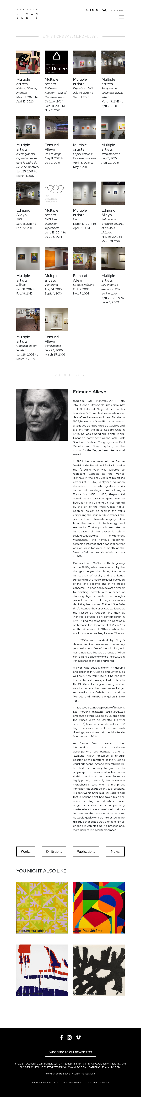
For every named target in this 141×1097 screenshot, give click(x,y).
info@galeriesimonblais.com (107, 1063)
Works (26, 851)
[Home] (27, 11)
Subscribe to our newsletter (70, 1052)
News (115, 851)
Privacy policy (101, 1083)
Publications (86, 851)
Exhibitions (54, 851)
